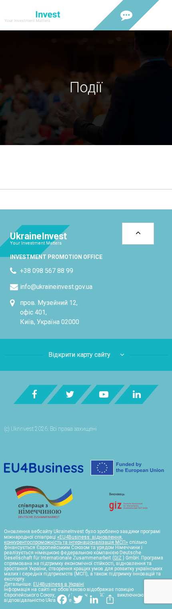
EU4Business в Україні (58, 584)
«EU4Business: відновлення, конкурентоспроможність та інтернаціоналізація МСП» (66, 539)
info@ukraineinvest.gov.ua (56, 287)
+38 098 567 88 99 (46, 271)
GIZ (118, 558)
